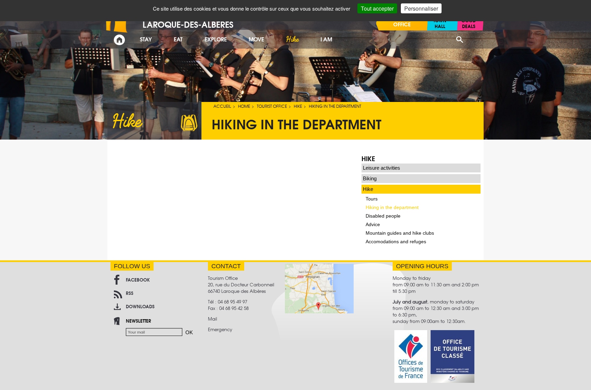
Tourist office (272, 106)
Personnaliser (421, 8)
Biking (370, 178)
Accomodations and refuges (396, 241)
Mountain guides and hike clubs (400, 233)
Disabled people (383, 216)
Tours (372, 199)
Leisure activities (381, 168)
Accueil (222, 106)
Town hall (439, 23)
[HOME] (119, 40)
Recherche (459, 39)
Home (244, 106)
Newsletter (138, 320)
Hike (298, 106)
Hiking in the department (392, 207)
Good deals (468, 23)
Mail (212, 318)
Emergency (220, 329)
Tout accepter (377, 8)
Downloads (140, 306)
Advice (373, 224)
